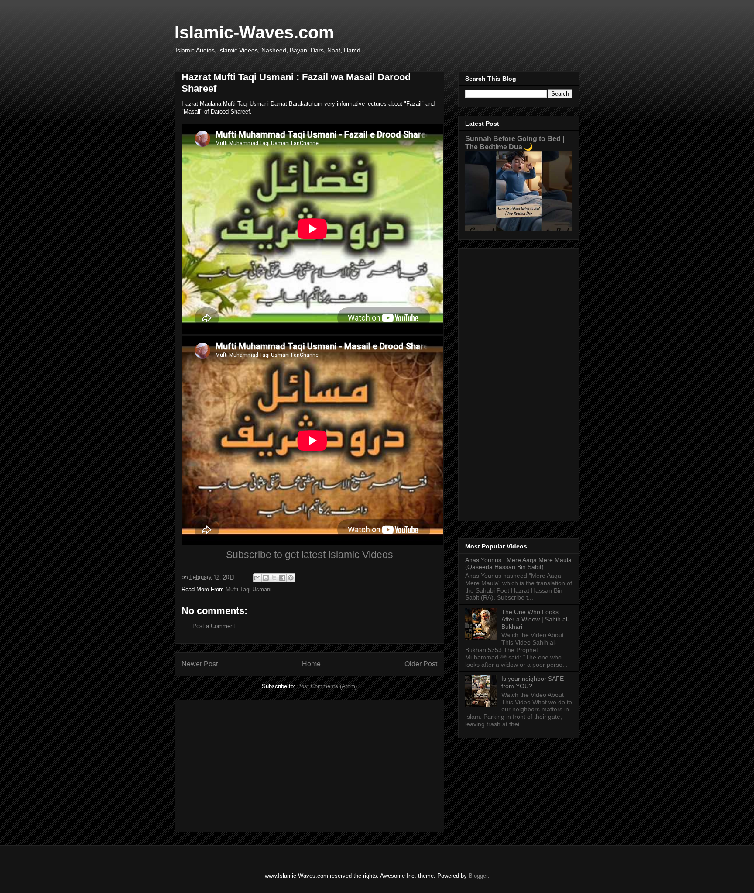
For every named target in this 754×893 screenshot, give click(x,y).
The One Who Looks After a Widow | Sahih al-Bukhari (535, 619)
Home (311, 664)
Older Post (420, 664)
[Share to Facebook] (282, 577)
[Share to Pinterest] (290, 577)
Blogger (478, 875)
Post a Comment (213, 626)
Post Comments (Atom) (327, 686)
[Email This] (257, 577)
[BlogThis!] (265, 577)
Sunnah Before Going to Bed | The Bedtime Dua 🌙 (514, 142)
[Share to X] (274, 577)
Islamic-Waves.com (254, 32)
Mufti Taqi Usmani (248, 589)
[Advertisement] (309, 764)
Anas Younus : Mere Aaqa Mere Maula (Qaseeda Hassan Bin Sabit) (518, 563)
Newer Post (200, 664)
